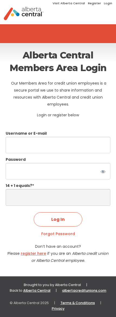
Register (94, 3)
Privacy (58, 308)
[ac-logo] (23, 13)
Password (16, 159)
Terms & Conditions (77, 303)
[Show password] (102, 171)
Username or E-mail (26, 133)
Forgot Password (58, 233)
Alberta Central (36, 290)
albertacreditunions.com (84, 290)
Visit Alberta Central (69, 3)
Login (108, 3)
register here (33, 253)
